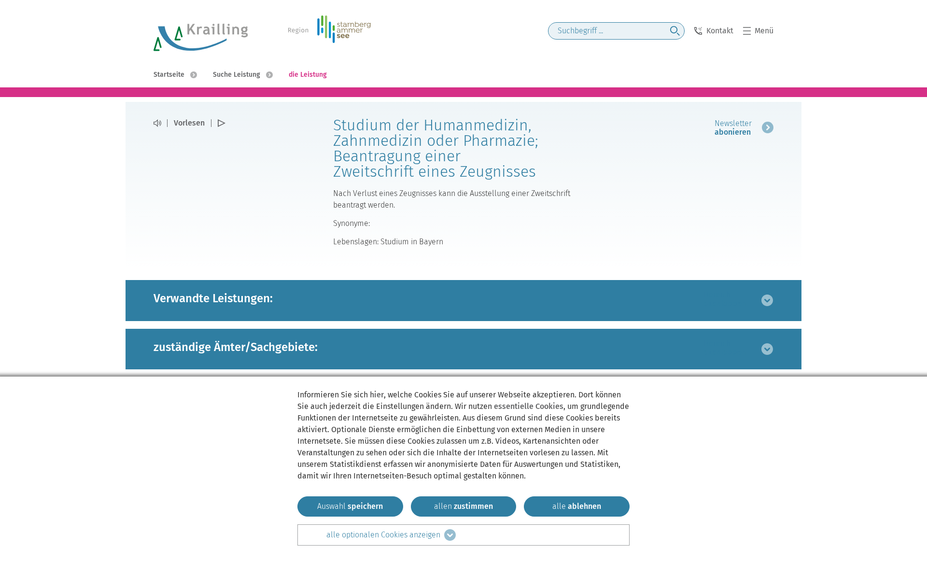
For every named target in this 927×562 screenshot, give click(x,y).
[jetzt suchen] (675, 31)
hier (377, 394)
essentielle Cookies (528, 406)
